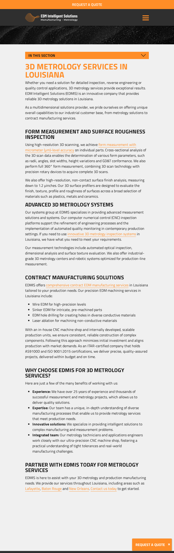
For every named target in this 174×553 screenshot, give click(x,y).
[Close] (169, 544)
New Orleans (79, 488)
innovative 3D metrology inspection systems (102, 234)
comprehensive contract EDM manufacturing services (87, 285)
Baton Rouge (52, 488)
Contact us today (104, 488)
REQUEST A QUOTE (87, 4)
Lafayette (32, 488)
